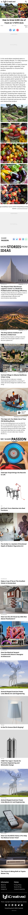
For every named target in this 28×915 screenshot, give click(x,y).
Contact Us (4, 889)
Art (1, 470)
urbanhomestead (22, 208)
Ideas (2, 25)
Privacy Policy (17, 885)
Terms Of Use (17, 887)
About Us (3, 885)
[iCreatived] (14, 897)
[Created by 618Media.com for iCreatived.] (14, 910)
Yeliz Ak (25, 284)
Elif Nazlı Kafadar (23, 416)
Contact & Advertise (19, 889)
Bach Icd (14, 25)
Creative (3, 416)
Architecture (4, 284)
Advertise (3, 887)
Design (2, 689)
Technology (3, 797)
